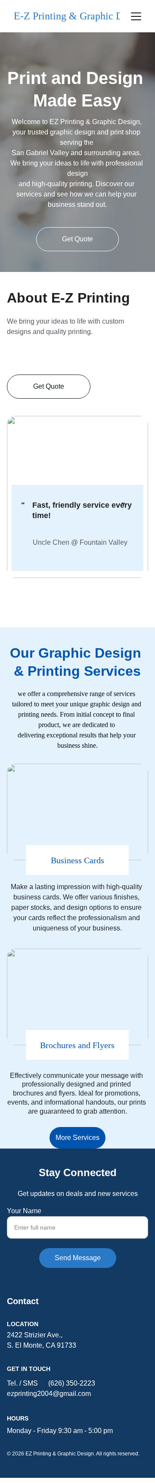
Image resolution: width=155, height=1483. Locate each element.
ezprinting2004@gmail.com (49, 1393)
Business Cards (77, 860)
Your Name (24, 1210)
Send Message (78, 1257)
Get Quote (77, 239)
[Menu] (136, 16)
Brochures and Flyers (77, 1045)
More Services (77, 1137)
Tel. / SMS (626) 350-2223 (51, 1383)
